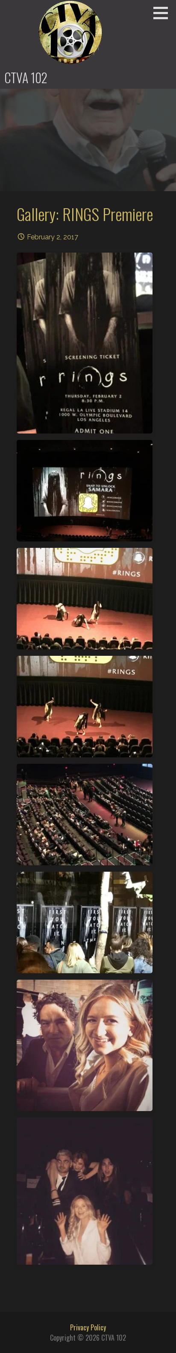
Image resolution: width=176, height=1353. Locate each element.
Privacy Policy (88, 1327)
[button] (163, 13)
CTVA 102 (25, 77)
